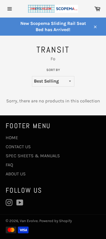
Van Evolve (29, 221)
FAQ (9, 164)
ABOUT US (16, 173)
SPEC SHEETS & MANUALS (33, 155)
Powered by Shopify (55, 221)
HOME (12, 137)
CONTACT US (18, 146)
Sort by (53, 70)
